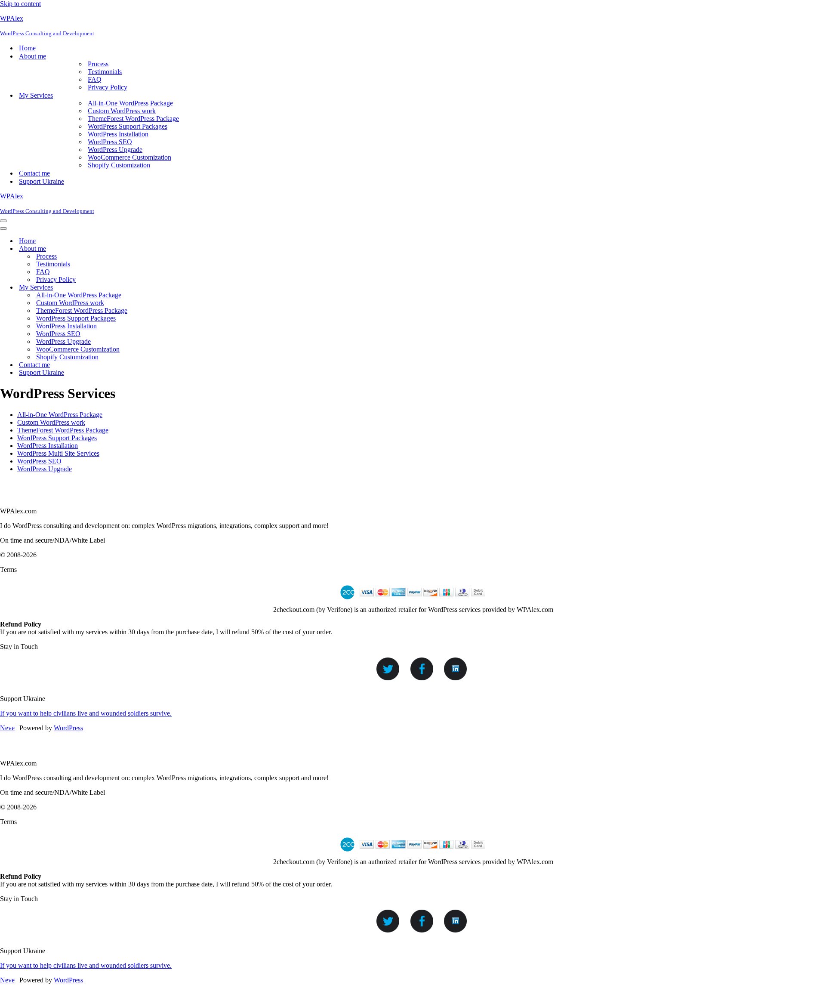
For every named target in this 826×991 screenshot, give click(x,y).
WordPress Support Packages (127, 126)
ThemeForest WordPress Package (133, 118)
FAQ (95, 79)
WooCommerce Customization (129, 157)
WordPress (68, 728)
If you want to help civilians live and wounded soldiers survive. (86, 713)
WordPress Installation (118, 134)
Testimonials (105, 71)
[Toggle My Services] (150, 287)
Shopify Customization (119, 165)
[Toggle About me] (150, 249)
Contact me (34, 173)
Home (27, 48)
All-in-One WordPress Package (130, 103)
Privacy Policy (107, 87)
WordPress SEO (110, 141)
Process (98, 64)
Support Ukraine (41, 181)
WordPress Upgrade (115, 149)
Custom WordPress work (122, 110)
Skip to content (20, 3)
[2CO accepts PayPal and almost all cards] (413, 601)
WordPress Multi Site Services (58, 453)
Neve (7, 728)
